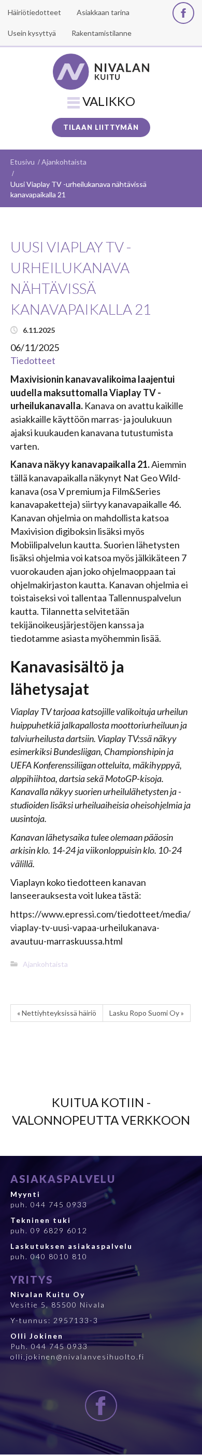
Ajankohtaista (63, 161)
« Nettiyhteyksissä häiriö (56, 1012)
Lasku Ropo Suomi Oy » (146, 1012)
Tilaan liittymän (101, 127)
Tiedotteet (32, 360)
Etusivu (22, 161)
